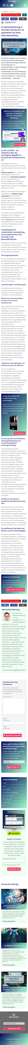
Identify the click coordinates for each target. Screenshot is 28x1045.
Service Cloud (12, 11)
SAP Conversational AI (8, 795)
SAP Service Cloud (7, 799)
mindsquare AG (17, 1044)
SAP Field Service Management (11, 792)
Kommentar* (7, 697)
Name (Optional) (6, 719)
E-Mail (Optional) (6, 727)
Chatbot (5, 783)
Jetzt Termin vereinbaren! (15, 590)
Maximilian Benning (10, 22)
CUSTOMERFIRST (4, 11)
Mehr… (4, 805)
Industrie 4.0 (10, 219)
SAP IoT (5, 786)
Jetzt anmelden (19, 145)
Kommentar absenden (13, 735)
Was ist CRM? (6, 802)
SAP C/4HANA (6, 789)
